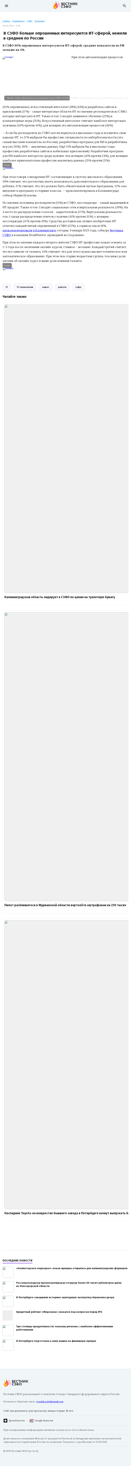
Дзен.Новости (17, 1420)
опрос (45, 287)
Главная (6, 21)
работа (62, 287)
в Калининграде (44, 230)
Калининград (18, 21)
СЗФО (29, 21)
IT (7, 287)
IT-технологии (25, 287)
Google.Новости (44, 1420)
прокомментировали (17, 230)
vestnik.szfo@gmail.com (49, 1401)
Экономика (40, 21)
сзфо (78, 287)
